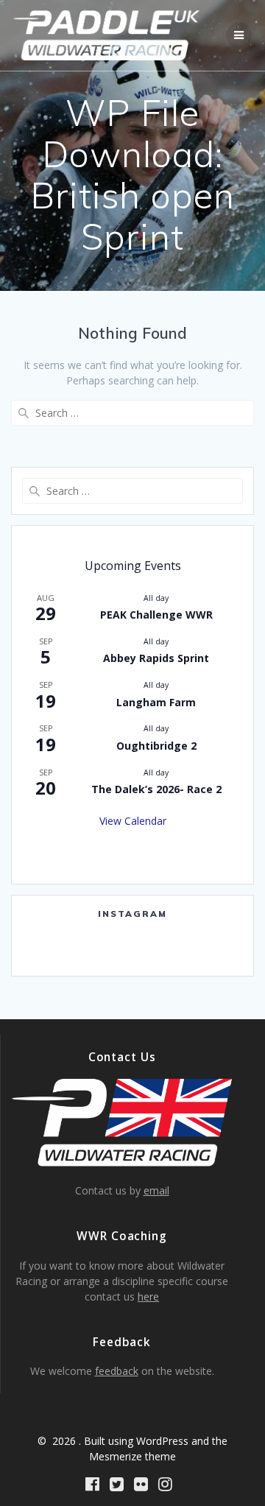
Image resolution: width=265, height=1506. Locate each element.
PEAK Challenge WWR (156, 615)
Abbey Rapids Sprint (156, 658)
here (148, 1296)
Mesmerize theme (132, 1456)
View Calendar (132, 821)
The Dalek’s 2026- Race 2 (156, 789)
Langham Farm (156, 702)
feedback (116, 1371)
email (156, 1190)
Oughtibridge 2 (156, 746)
